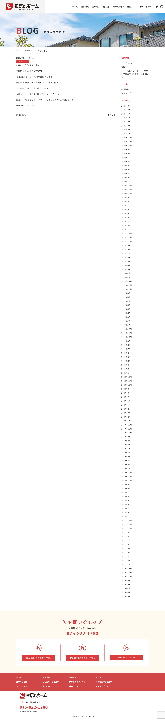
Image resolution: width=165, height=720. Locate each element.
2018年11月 (126, 476)
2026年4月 (126, 121)
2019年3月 (126, 460)
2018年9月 (126, 484)
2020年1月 (126, 420)
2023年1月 (126, 277)
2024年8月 (126, 201)
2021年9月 (126, 341)
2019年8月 (126, 440)
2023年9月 (126, 245)
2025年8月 (126, 153)
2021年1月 (126, 372)
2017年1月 (126, 564)
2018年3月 (126, 508)
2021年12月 (126, 329)
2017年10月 (126, 528)
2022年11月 (126, 285)
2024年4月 (126, 217)
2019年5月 (126, 452)
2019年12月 (126, 424)
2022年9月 (126, 293)
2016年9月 (126, 580)
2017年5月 (126, 548)
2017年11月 (126, 524)
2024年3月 (126, 221)
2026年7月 (126, 109)
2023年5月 (126, 261)
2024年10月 (126, 193)
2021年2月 (126, 369)
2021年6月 (126, 353)
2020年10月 (126, 384)
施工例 (106, 6)
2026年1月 (126, 133)
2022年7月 (126, 301)
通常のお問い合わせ (126, 657)
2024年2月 (126, 225)
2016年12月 (126, 568)
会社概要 (46, 686)
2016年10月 (126, 576)
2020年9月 (126, 389)
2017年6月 (126, 544)
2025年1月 (126, 181)
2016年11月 (126, 572)
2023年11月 (126, 237)
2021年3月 (126, 365)
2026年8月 (126, 105)
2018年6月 (126, 496)
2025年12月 (126, 137)
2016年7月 (126, 588)
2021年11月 (126, 333)
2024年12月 (126, 185)
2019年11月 (126, 428)
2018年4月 (126, 504)
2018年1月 (126, 516)
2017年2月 (126, 560)
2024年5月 (126, 213)
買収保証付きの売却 (104, 682)
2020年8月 (126, 392)
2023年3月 (126, 269)
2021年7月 (126, 349)
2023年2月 (126, 273)
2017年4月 (126, 552)
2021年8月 (126, 345)
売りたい (96, 6)
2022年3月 (126, 317)
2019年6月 (126, 448)
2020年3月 (126, 412)
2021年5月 (126, 357)
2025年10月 (126, 145)
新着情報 (125, 89)
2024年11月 (126, 189)
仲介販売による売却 (77, 682)
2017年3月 (126, 556)
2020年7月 (126, 396)
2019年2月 (126, 464)
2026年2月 (126, 129)
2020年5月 (126, 404)
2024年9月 (126, 197)
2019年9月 (126, 436)
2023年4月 (126, 265)
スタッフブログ (128, 93)
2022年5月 (126, 309)
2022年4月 (126, 313)
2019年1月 (126, 468)
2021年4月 (126, 361)
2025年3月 (126, 173)
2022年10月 (126, 289)
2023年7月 (126, 253)
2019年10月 (126, 432)
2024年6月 (126, 209)
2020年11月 (126, 381)
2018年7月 (126, 492)
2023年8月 (126, 249)
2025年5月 (126, 165)
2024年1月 (126, 229)
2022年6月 (126, 305)
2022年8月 (126, 297)
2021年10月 (126, 337)
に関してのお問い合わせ (38, 657)
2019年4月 (126, 456)
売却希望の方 (21, 682)
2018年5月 (126, 500)
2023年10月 (126, 241)
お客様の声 (73, 677)
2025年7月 (126, 157)
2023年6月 (126, 257)
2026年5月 (126, 117)
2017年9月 (126, 532)
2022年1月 (126, 325)
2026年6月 (126, 113)
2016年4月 (126, 596)
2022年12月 (126, 281)
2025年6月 (126, 161)
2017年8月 (126, 536)
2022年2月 (126, 321)
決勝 (123, 67)
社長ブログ (131, 6)
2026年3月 (126, 125)
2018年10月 (126, 480)
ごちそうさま (127, 63)
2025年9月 (126, 149)
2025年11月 (126, 141)
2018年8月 (126, 488)
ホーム (75, 6)
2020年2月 (126, 416)
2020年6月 (126, 400)
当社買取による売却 (51, 682)
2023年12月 (126, 233)
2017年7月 (126, 540)
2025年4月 (126, 169)
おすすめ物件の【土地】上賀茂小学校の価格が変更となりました (134, 74)
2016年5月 (126, 592)
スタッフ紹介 (118, 6)
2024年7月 (126, 205)
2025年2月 (126, 177)
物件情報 (85, 6)
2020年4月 (126, 408)
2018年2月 (126, 512)
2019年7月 (126, 444)
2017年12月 (126, 520)
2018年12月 (126, 472)
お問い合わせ (145, 6)
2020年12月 (126, 377)
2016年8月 (126, 584)
